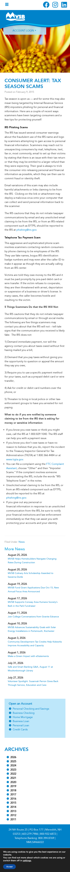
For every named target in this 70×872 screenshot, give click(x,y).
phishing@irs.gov (26, 229)
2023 (13, 769)
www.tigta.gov (14, 459)
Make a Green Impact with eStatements (28, 656)
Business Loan (21, 721)
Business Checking (24, 712)
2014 (13, 806)
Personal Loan (21, 725)
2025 (13, 761)
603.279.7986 (30, 833)
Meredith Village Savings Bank (15, 16)
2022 (13, 773)
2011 (13, 819)
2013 (13, 811)
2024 (13, 765)
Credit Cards (20, 729)
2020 (13, 782)
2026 (13, 757)
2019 (13, 786)
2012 (13, 815)
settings (27, 860)
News (22, 541)
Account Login (23, 30)
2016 (13, 798)
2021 (13, 777)
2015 (13, 802)
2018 (13, 790)
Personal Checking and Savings (31, 708)
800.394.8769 (46, 838)
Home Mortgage (23, 717)
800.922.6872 (48, 833)
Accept (9, 866)
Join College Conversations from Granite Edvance (33, 616)
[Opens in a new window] (46, 4)
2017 (13, 794)
